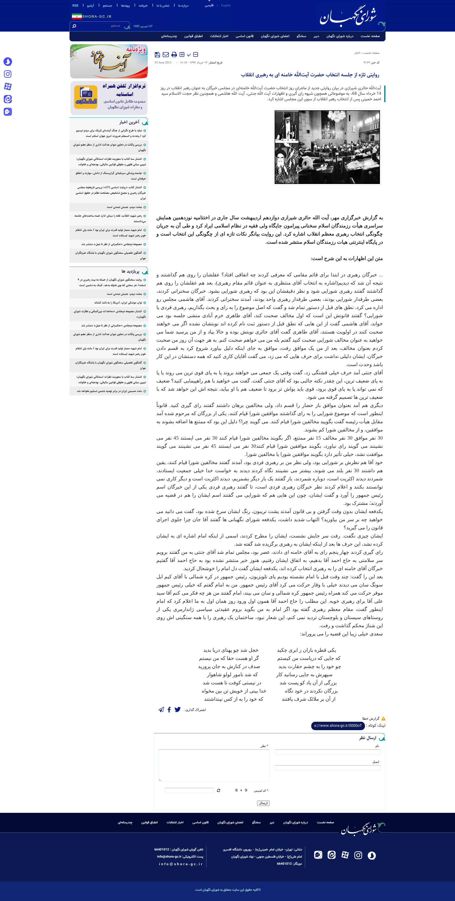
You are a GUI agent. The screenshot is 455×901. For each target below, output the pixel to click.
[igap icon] (7, 112)
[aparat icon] (7, 87)
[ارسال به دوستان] (166, 54)
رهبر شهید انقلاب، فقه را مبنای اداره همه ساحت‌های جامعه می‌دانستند (110, 218)
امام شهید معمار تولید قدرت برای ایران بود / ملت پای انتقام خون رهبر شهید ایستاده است (111, 233)
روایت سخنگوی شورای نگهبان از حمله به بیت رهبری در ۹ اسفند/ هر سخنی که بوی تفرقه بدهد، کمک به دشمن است (112, 282)
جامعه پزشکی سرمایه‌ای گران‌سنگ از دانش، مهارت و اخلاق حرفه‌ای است (111, 176)
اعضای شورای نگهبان (275, 36)
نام (377, 746)
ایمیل (375, 762)
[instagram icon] (7, 74)
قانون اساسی (245, 36)
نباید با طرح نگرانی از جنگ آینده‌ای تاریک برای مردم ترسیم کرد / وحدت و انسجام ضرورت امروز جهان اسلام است (111, 133)
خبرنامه (143, 5)
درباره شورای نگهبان (340, 36)
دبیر (316, 36)
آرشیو (90, 5)
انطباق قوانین (193, 36)
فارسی (209, 5)
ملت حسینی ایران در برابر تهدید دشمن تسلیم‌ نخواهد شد (109, 391)
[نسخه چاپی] (174, 54)
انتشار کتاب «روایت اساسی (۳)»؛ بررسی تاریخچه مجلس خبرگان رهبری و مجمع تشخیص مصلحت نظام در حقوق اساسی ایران (111, 193)
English (225, 5)
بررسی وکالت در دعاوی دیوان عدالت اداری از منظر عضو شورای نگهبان (109, 147)
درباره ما (183, 5)
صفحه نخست (370, 36)
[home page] (352, 15)
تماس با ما (163, 5)
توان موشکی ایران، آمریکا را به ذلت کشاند (118, 302)
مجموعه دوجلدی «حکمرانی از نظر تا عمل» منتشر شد (111, 244)
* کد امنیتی (261, 791)
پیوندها (125, 5)
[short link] (338, 726)
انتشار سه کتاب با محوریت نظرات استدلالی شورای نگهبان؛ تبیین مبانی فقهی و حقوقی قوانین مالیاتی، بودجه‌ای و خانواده (111, 162)
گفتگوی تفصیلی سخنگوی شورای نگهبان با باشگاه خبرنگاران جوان (110, 256)
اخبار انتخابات (219, 36)
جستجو (107, 5)
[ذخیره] (157, 54)
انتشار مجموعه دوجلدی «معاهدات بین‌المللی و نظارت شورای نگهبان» (110, 314)
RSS (75, 5)
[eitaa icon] (7, 99)
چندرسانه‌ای (169, 36)
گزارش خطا (370, 718)
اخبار (357, 52)
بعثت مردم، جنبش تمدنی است (124, 207)
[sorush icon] (7, 62)
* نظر (264, 746)
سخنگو (301, 36)
